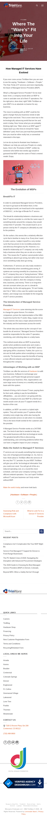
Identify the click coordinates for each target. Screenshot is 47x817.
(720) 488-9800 (9, 733)
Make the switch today (11, 487)
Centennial (7, 673)
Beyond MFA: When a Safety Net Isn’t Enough (21, 572)
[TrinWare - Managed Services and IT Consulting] (18, 5)
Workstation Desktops (30, 806)
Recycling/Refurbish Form (13, 648)
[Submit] (41, 531)
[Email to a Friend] (25, 502)
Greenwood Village (10, 693)
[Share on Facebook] (17, 502)
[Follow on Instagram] (9, 742)
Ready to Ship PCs (12, 804)
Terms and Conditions (11, 644)
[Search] (37, 5)
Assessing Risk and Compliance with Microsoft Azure (11, 513)
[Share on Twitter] (21, 502)
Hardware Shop (9, 627)
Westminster (8, 714)
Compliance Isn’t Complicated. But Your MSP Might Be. (23, 545)
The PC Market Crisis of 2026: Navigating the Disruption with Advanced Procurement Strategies (22, 559)
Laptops (19, 806)
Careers (6, 619)
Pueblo (6, 706)
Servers (12, 806)
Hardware (33, 371)
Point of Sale (31, 804)
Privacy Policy (8, 635)
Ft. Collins (7, 689)
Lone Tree (7, 701)
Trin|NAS (22, 804)
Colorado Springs (10, 677)
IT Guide (23, 19)
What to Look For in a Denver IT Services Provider (35, 513)
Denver (6, 681)
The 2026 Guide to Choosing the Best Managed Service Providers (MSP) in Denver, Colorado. (21, 566)
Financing (7, 631)
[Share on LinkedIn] (29, 502)
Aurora (6, 664)
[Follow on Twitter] (13, 742)
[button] (42, 5)
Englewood (7, 685)
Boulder (6, 669)
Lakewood (7, 697)
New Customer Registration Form (16, 639)
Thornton (6, 710)
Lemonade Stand (31, 811)
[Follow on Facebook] (5, 742)
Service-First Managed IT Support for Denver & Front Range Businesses (21, 552)
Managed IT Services (11, 309)
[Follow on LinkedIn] (17, 742)
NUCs (39, 804)
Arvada (6, 660)
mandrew (23, 50)
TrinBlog (6, 623)
